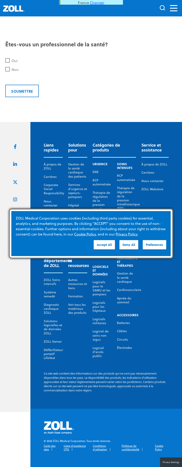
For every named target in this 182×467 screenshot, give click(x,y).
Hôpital (73, 205)
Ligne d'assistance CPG (75, 447)
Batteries (123, 323)
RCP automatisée (102, 182)
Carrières (50, 177)
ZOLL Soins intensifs (52, 282)
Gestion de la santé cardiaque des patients (77, 170)
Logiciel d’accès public (98, 352)
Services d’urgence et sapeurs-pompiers (77, 190)
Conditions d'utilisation (100, 447)
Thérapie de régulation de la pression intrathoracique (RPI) (104, 202)
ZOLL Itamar (53, 341)
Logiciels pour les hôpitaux (99, 306)
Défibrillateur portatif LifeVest (53, 354)
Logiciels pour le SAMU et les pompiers (101, 288)
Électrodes (124, 347)
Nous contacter (50, 203)
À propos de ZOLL (52, 166)
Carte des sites (49, 447)
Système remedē (50, 294)
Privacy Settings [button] (171, 462)
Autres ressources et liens (77, 284)
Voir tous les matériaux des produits (77, 308)
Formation (75, 296)
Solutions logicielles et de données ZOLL (53, 327)
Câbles (122, 331)
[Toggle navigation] (174, 8)
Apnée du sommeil (124, 300)
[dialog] (91, 233)
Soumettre (22, 91)
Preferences (154, 244)
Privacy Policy (126, 234)
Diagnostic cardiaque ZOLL (51, 308)
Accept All (104, 244)
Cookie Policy (159, 447)
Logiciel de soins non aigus (101, 335)
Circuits (122, 339)
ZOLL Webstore (152, 189)
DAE (96, 172)
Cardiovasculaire (129, 290)
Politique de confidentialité (130, 447)
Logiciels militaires (99, 321)
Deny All (129, 244)
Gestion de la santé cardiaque (125, 277)
